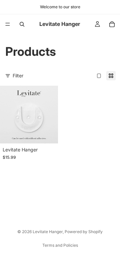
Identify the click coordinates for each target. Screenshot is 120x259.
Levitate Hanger (48, 231)
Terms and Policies (60, 245)
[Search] (22, 24)
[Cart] (112, 24)
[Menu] (7, 24)
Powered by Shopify (84, 231)
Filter (18, 75)
